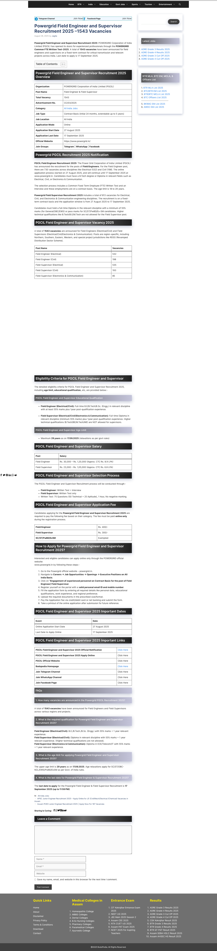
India (90, 4)
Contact (37, 933)
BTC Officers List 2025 (155, 97)
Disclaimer (38, 916)
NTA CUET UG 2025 (121, 923)
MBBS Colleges (79, 914)
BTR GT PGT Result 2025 (162, 930)
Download (38, 929)
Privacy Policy (40, 920)
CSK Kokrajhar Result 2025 (163, 920)
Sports (135, 4)
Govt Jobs (120, 4)
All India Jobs (71, 108)
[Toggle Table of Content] (61, 64)
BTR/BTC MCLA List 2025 (157, 94)
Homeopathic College (83, 911)
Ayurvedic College (81, 930)
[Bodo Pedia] (36, 4)
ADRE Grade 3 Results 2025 (155, 49)
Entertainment (165, 4)
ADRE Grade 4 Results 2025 (155, 52)
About (36, 912)
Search (174, 21)
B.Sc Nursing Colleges (83, 921)
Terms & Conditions (43, 924)
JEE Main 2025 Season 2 (123, 917)
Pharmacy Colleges (81, 924)
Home (71, 4)
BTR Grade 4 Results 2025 (163, 927)
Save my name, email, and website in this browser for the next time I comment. (77, 879)
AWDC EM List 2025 (154, 107)
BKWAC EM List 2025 (154, 103)
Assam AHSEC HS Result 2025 (165, 936)
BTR (79, 4)
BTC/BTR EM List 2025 (155, 91)
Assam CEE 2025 (119, 920)
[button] (180, 4)
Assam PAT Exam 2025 (122, 927)
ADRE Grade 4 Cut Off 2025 (155, 59)
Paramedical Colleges (83, 927)
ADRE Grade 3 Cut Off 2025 (155, 55)
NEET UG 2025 (118, 914)
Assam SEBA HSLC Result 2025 (166, 933)
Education (104, 4)
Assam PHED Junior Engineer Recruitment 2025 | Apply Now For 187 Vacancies (70, 804)
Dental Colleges (80, 918)
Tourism (148, 4)
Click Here (123, 650)
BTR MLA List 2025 (153, 88)
